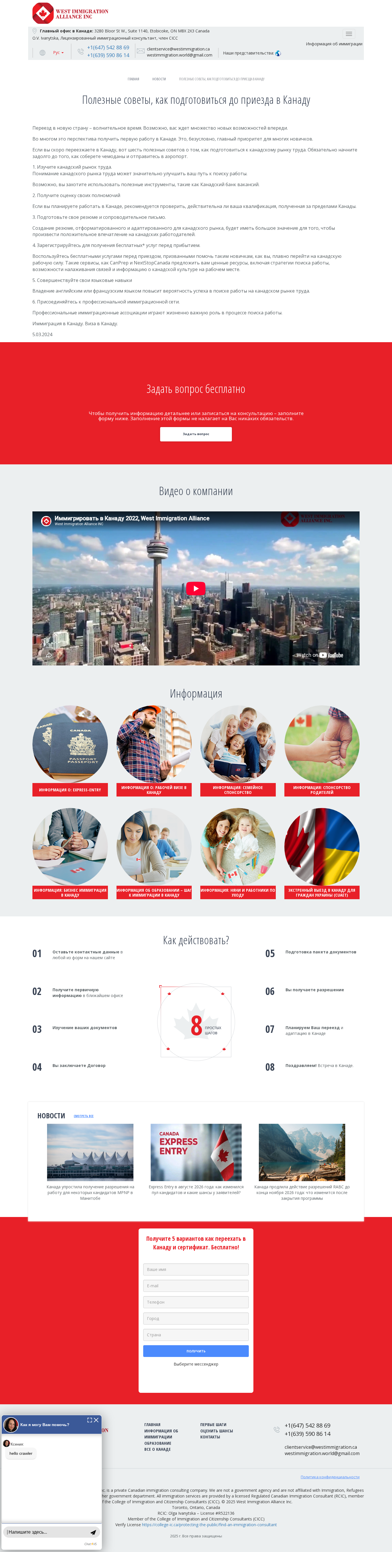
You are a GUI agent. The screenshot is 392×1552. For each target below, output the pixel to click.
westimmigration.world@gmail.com (179, 55)
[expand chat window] (90, 1419)
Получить (196, 1351)
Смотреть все (84, 1116)
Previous (32, 1169)
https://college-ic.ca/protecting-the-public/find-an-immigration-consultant (209, 1524)
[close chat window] (96, 1419)
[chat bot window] (51, 1482)
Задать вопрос (196, 434)
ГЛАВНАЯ (152, 1424)
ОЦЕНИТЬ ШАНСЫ (216, 1431)
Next (360, 1173)
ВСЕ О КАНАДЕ (157, 1449)
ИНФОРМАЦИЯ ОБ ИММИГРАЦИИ (161, 1434)
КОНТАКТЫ (210, 1437)
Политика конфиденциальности (330, 1476)
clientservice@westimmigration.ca (178, 49)
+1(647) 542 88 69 (108, 47)
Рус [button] (57, 52)
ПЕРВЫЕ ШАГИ (213, 1424)
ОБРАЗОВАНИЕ (157, 1443)
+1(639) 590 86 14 (108, 55)
